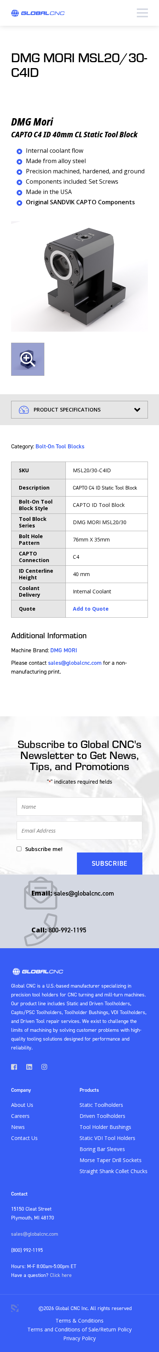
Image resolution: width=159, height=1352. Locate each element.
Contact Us (24, 1137)
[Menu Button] (142, 13)
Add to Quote (91, 608)
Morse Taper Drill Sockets (111, 1160)
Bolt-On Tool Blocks (59, 446)
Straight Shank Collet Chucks (114, 1171)
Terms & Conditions (79, 1320)
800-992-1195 (67, 930)
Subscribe (110, 863)
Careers (20, 1115)
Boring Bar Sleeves (102, 1149)
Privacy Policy (79, 1338)
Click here (61, 1275)
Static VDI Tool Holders (107, 1137)
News (18, 1126)
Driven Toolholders (102, 1115)
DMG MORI (63, 650)
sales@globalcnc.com (75, 662)
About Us (22, 1104)
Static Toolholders (101, 1104)
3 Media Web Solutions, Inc (14, 1308)
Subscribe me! (43, 848)
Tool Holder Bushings (105, 1126)
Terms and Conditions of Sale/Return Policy (79, 1329)
